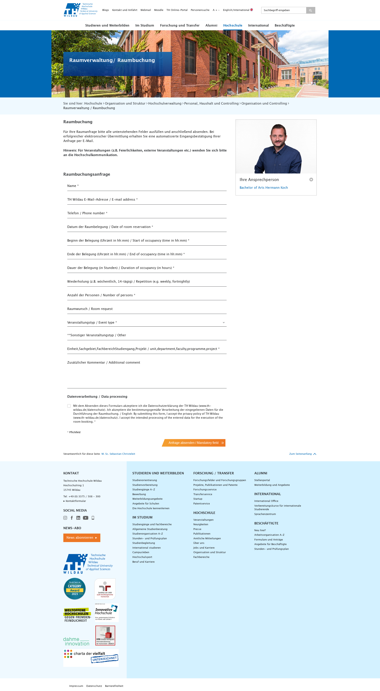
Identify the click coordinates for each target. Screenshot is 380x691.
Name (73, 186)
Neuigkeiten (200, 524)
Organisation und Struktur (209, 552)
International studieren (146, 548)
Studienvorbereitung (145, 485)
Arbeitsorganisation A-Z (269, 535)
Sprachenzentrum (265, 514)
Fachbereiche (201, 557)
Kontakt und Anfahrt (124, 10)
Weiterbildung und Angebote (272, 485)
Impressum (76, 686)
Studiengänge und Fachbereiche (152, 524)
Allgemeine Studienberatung (149, 529)
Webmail (146, 10)
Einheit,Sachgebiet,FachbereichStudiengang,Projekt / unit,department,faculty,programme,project (143, 349)
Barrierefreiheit (114, 686)
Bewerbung (139, 494)
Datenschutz (94, 686)
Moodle (158, 10)
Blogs (105, 10)
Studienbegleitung (143, 543)
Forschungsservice (205, 489)
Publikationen (201, 534)
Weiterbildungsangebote (147, 499)
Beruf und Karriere (143, 562)
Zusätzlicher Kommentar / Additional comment (103, 362)
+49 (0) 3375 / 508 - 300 (84, 496)
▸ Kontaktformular (74, 501)
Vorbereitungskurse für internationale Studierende (277, 508)
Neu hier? (260, 530)
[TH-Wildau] (80, 15)
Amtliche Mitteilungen (207, 538)
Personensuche (200, 10)
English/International (236, 10)
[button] (107, 25)
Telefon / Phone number (87, 213)
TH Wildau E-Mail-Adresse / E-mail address (102, 199)
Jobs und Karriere (204, 548)
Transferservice (202, 494)
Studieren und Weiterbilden (107, 25)
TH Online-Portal (177, 10)
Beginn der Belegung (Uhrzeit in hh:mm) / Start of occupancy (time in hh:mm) (128, 240)
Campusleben (140, 552)
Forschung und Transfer (180, 25)
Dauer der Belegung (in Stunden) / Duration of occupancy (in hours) (120, 268)
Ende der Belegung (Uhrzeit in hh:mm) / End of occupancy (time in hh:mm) (126, 254)
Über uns (198, 543)
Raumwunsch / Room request (90, 309)
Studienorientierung (144, 480)
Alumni (211, 25)
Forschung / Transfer (213, 473)
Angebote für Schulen (145, 503)
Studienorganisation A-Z (147, 534)
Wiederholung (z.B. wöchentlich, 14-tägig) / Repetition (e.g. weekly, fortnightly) (128, 281)
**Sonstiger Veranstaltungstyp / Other (96, 335)
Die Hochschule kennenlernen (150, 508)
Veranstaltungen (203, 520)
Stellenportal (262, 480)
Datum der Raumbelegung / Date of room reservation (110, 227)
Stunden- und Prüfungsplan (149, 538)
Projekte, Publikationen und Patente (215, 485)
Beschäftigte (285, 25)
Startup (197, 499)
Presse (197, 529)
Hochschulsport (142, 557)
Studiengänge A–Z (143, 489)
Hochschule (232, 25)
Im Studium (144, 25)
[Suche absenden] (310, 10)
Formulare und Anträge (268, 540)
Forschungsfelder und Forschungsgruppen (219, 480)
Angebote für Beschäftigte (270, 544)
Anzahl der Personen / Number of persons (101, 295)
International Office (266, 501)
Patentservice (201, 503)
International (258, 25)
